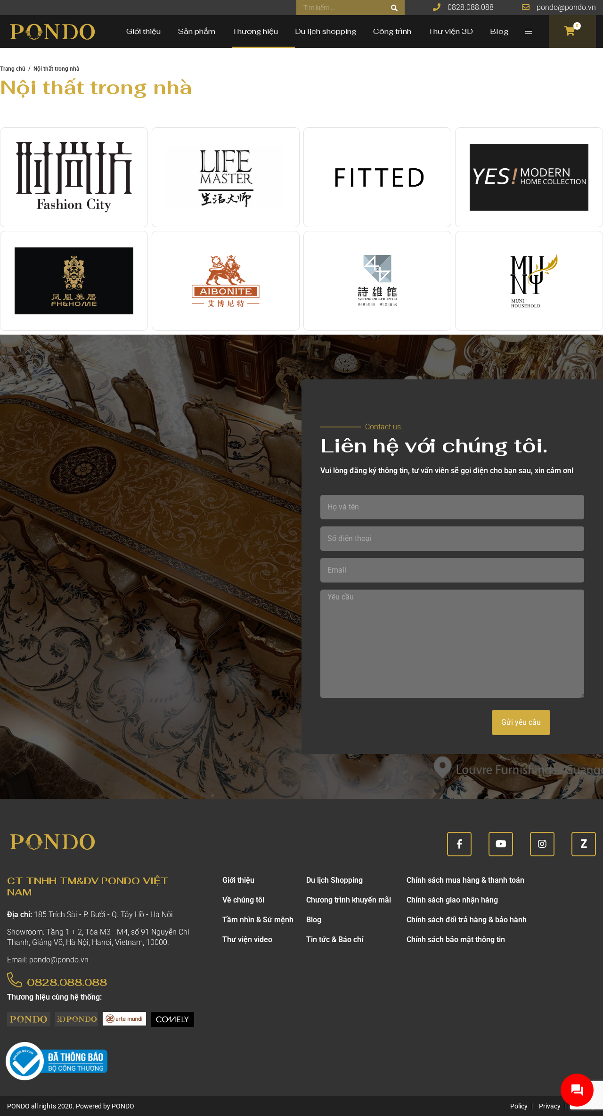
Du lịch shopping (325, 31)
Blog (499, 31)
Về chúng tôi (243, 899)
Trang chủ (12, 69)
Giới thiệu (143, 31)
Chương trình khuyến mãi (348, 899)
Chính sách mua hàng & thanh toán (465, 880)
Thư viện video (247, 939)
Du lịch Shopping (334, 880)
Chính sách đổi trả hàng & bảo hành (467, 919)
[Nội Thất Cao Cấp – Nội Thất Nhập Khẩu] (52, 31)
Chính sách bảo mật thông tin (456, 939)
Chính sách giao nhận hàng (452, 899)
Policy (519, 1106)
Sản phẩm (196, 31)
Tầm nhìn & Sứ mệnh (257, 919)
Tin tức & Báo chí (334, 939)
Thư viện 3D (450, 31)
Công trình (392, 31)
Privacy (550, 1106)
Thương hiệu (255, 31)
